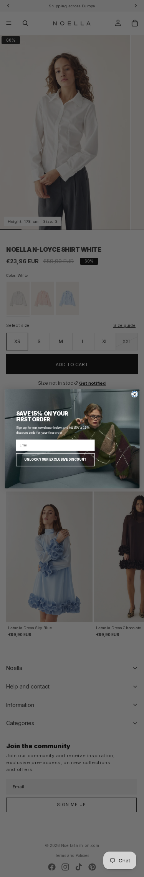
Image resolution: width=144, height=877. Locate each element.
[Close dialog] (134, 394)
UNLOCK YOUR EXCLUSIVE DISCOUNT (55, 459)
